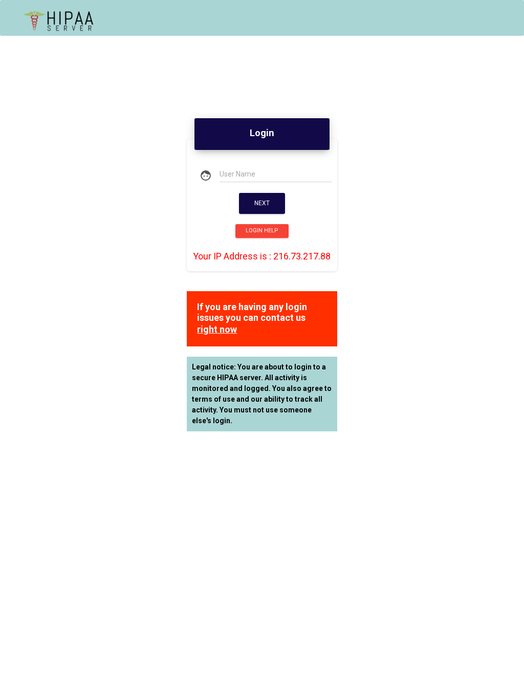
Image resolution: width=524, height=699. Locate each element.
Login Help (262, 230)
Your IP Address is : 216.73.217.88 (262, 256)
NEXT (262, 203)
